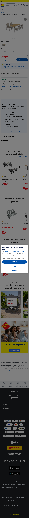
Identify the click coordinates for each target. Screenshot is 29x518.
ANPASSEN (14, 266)
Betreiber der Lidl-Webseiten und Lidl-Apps (14, 251)
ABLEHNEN (14, 270)
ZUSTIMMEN (14, 262)
